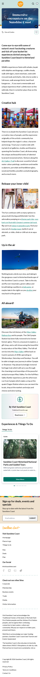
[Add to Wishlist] (36, 32)
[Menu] (3, 3)
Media (4, 600)
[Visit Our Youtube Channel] (15, 570)
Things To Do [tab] (7, 429)
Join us (33, 648)
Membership (7, 588)
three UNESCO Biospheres (16, 645)
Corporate (6, 584)
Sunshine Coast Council (17, 636)
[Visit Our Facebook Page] (3, 570)
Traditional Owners (9, 618)
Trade (4, 596)
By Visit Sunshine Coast (20, 407)
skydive (29, 290)
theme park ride (27, 219)
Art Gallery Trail (8, 161)
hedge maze (16, 229)
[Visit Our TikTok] (21, 570)
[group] (20, 458)
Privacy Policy (7, 667)
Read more (19, 415)
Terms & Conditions (9, 670)
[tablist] (20, 429)
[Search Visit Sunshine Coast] (33, 3)
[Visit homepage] (20, 4)
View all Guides (9, 32)
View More (20, 479)
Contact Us (6, 673)
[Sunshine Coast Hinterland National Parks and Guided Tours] (20, 449)
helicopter (27, 287)
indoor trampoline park (21, 226)
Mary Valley (19, 351)
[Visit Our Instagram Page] (9, 570)
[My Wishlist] (37, 3)
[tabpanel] (20, 459)
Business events (8, 592)
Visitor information (9, 604)
